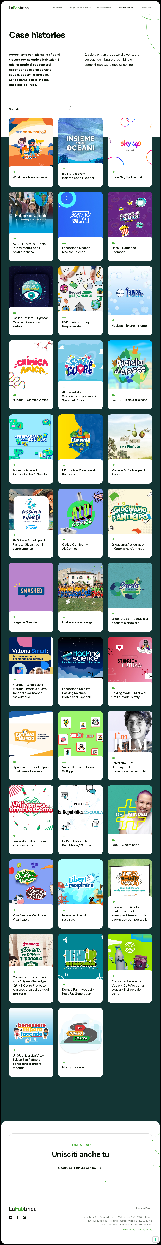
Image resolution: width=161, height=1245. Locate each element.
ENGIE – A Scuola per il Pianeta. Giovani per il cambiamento (29, 544)
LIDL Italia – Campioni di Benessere (79, 472)
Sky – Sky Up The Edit (126, 177)
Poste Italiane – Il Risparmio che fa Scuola (30, 472)
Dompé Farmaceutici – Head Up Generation (78, 991)
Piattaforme (104, 7)
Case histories (125, 7)
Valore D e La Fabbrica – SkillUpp (79, 769)
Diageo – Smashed (26, 622)
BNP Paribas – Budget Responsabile (77, 324)
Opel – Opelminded (125, 845)
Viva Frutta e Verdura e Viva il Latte (29, 917)
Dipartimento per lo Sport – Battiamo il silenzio (31, 769)
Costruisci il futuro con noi (77, 1168)
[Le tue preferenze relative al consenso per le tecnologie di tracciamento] (155, 1239)
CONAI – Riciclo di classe (129, 400)
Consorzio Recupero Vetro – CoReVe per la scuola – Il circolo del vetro (127, 987)
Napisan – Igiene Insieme (129, 326)
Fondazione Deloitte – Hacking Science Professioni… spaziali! (77, 693)
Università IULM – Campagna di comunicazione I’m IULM (128, 767)
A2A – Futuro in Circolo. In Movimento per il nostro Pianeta (29, 248)
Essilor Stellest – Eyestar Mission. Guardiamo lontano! (30, 322)
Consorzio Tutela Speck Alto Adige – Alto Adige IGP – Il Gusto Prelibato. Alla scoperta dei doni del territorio (31, 985)
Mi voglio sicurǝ (73, 1067)
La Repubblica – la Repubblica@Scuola (76, 843)
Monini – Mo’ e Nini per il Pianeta (128, 472)
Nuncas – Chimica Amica (30, 400)
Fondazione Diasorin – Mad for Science (77, 250)
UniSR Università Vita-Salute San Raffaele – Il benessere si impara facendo (29, 1061)
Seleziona (16, 109)
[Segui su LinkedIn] (12, 1218)
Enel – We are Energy (77, 622)
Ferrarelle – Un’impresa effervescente (29, 843)
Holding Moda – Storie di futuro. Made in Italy (128, 695)
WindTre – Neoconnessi (30, 177)
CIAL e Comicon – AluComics (75, 546)
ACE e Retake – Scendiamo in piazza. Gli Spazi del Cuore (79, 396)
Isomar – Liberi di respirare (74, 917)
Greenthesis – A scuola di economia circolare (129, 621)
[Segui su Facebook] (19, 1218)
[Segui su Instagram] (25, 1218)
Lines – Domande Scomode (123, 250)
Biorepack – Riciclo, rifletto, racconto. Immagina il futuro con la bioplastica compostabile (129, 913)
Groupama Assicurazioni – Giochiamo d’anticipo (128, 546)
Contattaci (146, 7)
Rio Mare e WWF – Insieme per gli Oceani (78, 176)
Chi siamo (57, 7)
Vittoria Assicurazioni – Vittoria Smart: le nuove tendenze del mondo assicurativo (30, 691)
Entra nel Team (144, 1208)
